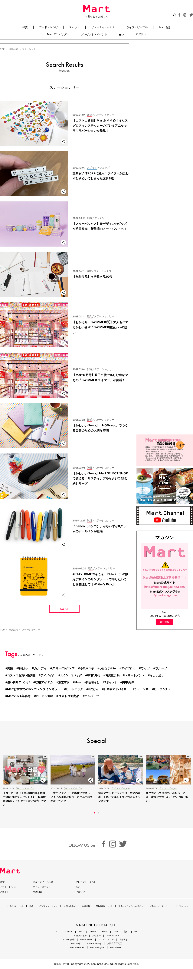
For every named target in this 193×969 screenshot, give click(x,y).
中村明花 (93, 675)
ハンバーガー (93, 696)
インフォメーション (48, 906)
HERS (105, 932)
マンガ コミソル (105, 940)
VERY (81, 932)
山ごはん (93, 689)
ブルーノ (161, 668)
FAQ (31, 906)
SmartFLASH (112, 936)
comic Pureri (86, 940)
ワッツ (145, 668)
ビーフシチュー (164, 689)
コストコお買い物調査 (21, 675)
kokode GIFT (116, 947)
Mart (115, 932)
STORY (93, 932)
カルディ (40, 668)
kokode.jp (76, 943)
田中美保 (128, 682)
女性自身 (96, 936)
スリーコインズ (63, 668)
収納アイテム (44, 682)
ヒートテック (74, 689)
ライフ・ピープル (137, 27)
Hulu (78, 682)
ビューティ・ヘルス (103, 27)
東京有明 (64, 682)
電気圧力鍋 (112, 675)
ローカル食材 (44, 696)
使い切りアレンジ (18, 682)
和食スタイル (80, 936)
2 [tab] (98, 813)
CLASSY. (68, 932)
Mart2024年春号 (19, 696)
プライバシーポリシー (159, 906)
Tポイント (110, 682)
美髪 (10, 668)
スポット (74, 27)
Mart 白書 (165, 27)
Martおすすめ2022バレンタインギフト (34, 689)
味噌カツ (23, 668)
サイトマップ (182, 906)
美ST (126, 932)
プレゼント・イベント (94, 34)
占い (121, 34)
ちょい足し (157, 675)
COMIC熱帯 (68, 940)
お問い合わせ (70, 906)
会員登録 (86, 906)
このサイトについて (14, 906)
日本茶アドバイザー (116, 689)
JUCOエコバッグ (71, 675)
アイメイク (48, 675)
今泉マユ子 (87, 668)
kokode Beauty (94, 943)
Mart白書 (37, 891)
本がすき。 (124, 940)
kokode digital (97, 947)
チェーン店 (142, 689)
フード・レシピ (48, 27)
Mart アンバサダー (58, 34)
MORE (64, 609)
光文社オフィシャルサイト (130, 906)
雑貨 (25, 27)
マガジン (141, 34)
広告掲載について (104, 906)
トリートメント (135, 675)
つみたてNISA (107, 668)
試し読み (164, 622)
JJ (57, 932)
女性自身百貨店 (114, 943)
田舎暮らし (92, 682)
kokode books (77, 947)
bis (135, 932)
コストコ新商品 (68, 696)
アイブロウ (128, 668)
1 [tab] (94, 813)
